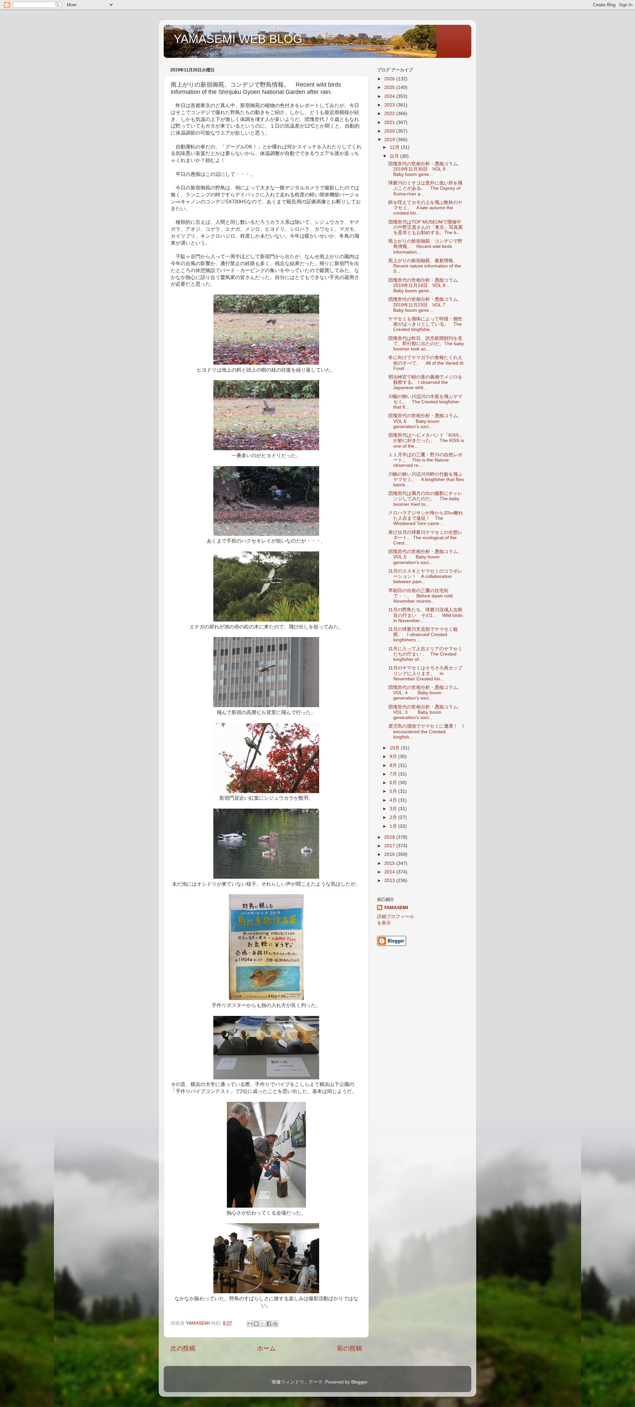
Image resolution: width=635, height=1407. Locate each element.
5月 (394, 791)
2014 (390, 871)
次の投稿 (182, 1348)
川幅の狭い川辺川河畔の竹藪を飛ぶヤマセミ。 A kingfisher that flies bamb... (426, 479)
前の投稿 (349, 1348)
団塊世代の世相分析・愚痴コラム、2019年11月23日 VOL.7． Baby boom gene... (425, 304)
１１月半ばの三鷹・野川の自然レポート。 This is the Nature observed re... (425, 460)
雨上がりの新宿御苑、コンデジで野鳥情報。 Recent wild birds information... (425, 246)
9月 (394, 756)
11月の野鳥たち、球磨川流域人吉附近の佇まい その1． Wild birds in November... (425, 615)
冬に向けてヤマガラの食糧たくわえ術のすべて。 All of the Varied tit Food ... (425, 363)
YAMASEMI (396, 907)
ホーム (266, 1348)
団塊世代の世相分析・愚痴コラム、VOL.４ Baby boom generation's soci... (425, 693)
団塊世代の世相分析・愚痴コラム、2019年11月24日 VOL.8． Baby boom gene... (425, 285)
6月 (394, 782)
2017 (390, 845)
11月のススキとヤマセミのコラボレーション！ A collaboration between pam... (425, 576)
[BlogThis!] (256, 1323)
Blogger (359, 1382)
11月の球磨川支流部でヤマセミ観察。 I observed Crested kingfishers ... (423, 634)
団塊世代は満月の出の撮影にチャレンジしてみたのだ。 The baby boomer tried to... (425, 498)
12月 (395, 147)
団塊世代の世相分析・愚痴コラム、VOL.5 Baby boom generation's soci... (425, 557)
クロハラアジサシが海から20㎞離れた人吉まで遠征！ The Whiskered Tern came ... (425, 518)
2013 (390, 880)
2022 (390, 113)
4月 (394, 800)
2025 (390, 87)
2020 (390, 131)
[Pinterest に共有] (275, 1323)
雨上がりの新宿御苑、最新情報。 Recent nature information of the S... (425, 266)
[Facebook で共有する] (269, 1323)
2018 (390, 837)
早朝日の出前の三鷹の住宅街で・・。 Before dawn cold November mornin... (420, 596)
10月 (395, 747)
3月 (394, 808)
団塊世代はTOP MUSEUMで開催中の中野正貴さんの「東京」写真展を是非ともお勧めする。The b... (425, 227)
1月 (394, 826)
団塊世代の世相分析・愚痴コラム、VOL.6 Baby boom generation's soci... (425, 421)
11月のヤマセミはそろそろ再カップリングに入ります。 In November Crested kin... (425, 673)
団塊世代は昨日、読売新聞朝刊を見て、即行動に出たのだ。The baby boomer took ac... (426, 343)
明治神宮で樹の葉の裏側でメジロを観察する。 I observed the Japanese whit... (425, 382)
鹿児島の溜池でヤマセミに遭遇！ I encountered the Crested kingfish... (426, 731)
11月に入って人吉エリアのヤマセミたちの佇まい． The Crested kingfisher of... (425, 654)
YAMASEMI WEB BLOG (238, 39)
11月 (395, 156)
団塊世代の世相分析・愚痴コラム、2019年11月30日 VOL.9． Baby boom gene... (425, 169)
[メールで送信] (250, 1323)
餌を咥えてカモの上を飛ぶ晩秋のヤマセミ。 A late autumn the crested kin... (425, 208)
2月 (394, 817)
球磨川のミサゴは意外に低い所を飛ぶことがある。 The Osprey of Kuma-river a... (425, 188)
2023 (390, 104)
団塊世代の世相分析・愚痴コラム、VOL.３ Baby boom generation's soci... (425, 712)
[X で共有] (262, 1323)
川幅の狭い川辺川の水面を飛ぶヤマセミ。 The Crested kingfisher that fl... (425, 402)
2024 (390, 96)
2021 (390, 122)
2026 (390, 78)
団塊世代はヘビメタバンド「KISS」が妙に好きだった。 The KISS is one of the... (426, 440)
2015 (390, 863)
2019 (390, 139)
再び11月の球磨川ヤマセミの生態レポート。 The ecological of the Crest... (425, 537)
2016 (390, 854)
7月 (394, 774)
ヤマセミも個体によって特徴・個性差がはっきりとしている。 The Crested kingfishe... (425, 324)
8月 (394, 765)
